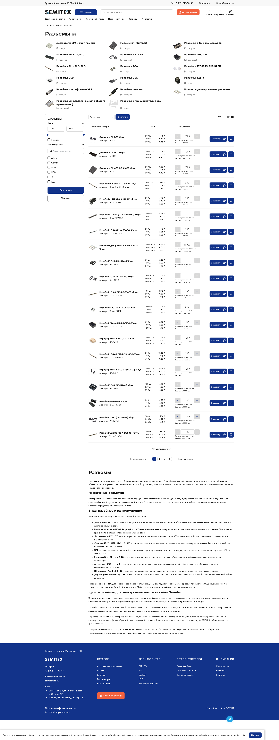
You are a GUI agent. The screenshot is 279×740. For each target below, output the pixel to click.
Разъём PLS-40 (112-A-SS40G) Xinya (118, 230)
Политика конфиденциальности (60, 708)
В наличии (123, 117)
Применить (65, 190)
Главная (48, 25)
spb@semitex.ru (95, 623)
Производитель (55, 144)
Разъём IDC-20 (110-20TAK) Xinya (117, 417)
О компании (225, 659)
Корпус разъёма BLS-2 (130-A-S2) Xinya (120, 369)
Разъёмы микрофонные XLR (74, 89)
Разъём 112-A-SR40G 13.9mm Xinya (117, 183)
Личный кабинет (184, 666)
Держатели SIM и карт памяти (75, 43)
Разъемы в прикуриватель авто (140, 101)
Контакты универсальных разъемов (207, 89)
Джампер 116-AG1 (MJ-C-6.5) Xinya (117, 168)
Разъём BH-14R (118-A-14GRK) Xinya (118, 199)
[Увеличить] (197, 136)
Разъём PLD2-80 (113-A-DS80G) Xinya (119, 433)
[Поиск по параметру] (66, 151)
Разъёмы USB (65, 77)
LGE (141, 679)
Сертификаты (222, 666)
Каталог (58, 25)
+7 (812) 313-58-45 (208, 620)
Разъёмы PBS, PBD (196, 54)
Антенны (101, 670)
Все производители (148, 683)
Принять (255, 735)
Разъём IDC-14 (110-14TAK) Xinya (116, 385)
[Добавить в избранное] (231, 139)
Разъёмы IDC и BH (132, 54)
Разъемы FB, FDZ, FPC (70, 54)
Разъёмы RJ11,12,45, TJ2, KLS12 (202, 66)
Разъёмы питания (131, 89)
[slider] (47, 135)
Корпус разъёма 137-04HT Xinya (116, 338)
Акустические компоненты (109, 666)
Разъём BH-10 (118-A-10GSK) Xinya (117, 307)
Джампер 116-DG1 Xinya (112, 152)
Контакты (220, 674)
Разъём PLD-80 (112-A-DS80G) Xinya (118, 292)
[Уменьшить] (177, 136)
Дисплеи (101, 674)
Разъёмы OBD (129, 77)
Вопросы (220, 670)
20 (219, 117)
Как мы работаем (185, 674)
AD (140, 670)
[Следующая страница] (175, 459)
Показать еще (161, 449)
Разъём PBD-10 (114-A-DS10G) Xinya (118, 323)
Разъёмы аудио (194, 77)
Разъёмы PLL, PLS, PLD (71, 66)
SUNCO (143, 666)
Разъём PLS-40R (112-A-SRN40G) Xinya (119, 354)
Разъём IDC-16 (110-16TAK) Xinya (116, 261)
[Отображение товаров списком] (232, 117)
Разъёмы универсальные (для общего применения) (80, 103)
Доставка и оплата (186, 670)
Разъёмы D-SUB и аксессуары (203, 43)
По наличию (95, 117)
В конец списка (185, 458)
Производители (150, 659)
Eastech (142, 674)
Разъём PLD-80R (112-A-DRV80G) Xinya (120, 214)
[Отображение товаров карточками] (228, 117)
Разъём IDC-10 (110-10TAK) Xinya (116, 276)
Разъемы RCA (129, 66)
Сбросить (66, 198)
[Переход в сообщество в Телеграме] (229, 719)
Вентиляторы (103, 679)
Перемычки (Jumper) (133, 43)
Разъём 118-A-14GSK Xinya (113, 401)
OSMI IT (230, 708)
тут (181, 632)
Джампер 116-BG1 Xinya (112, 137)
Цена (50, 123)
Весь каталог (103, 683)
